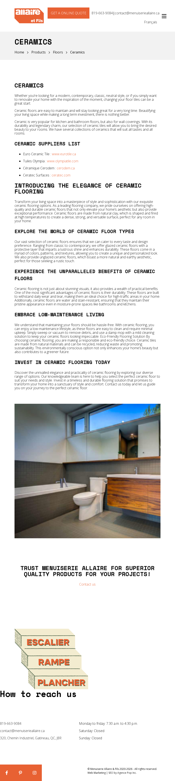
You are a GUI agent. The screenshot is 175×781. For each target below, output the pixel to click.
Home (19, 52)
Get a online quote (68, 13)
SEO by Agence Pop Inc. (122, 773)
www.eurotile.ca (64, 154)
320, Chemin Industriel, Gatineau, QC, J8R (30, 738)
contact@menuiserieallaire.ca (137, 13)
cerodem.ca (66, 168)
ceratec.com (61, 175)
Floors (58, 52)
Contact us (87, 584)
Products (38, 52)
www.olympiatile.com (62, 161)
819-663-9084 (102, 13)
